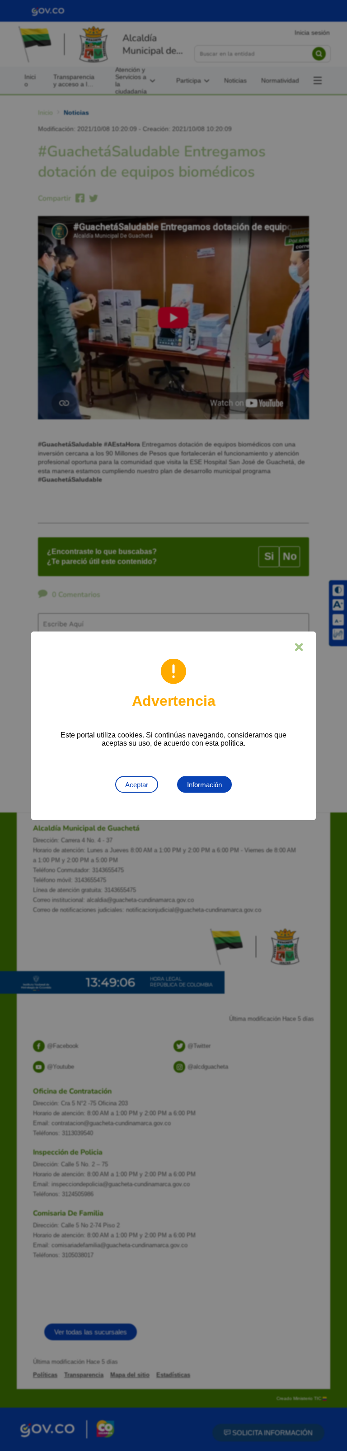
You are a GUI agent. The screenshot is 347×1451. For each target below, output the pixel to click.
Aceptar (136, 784)
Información (204, 784)
